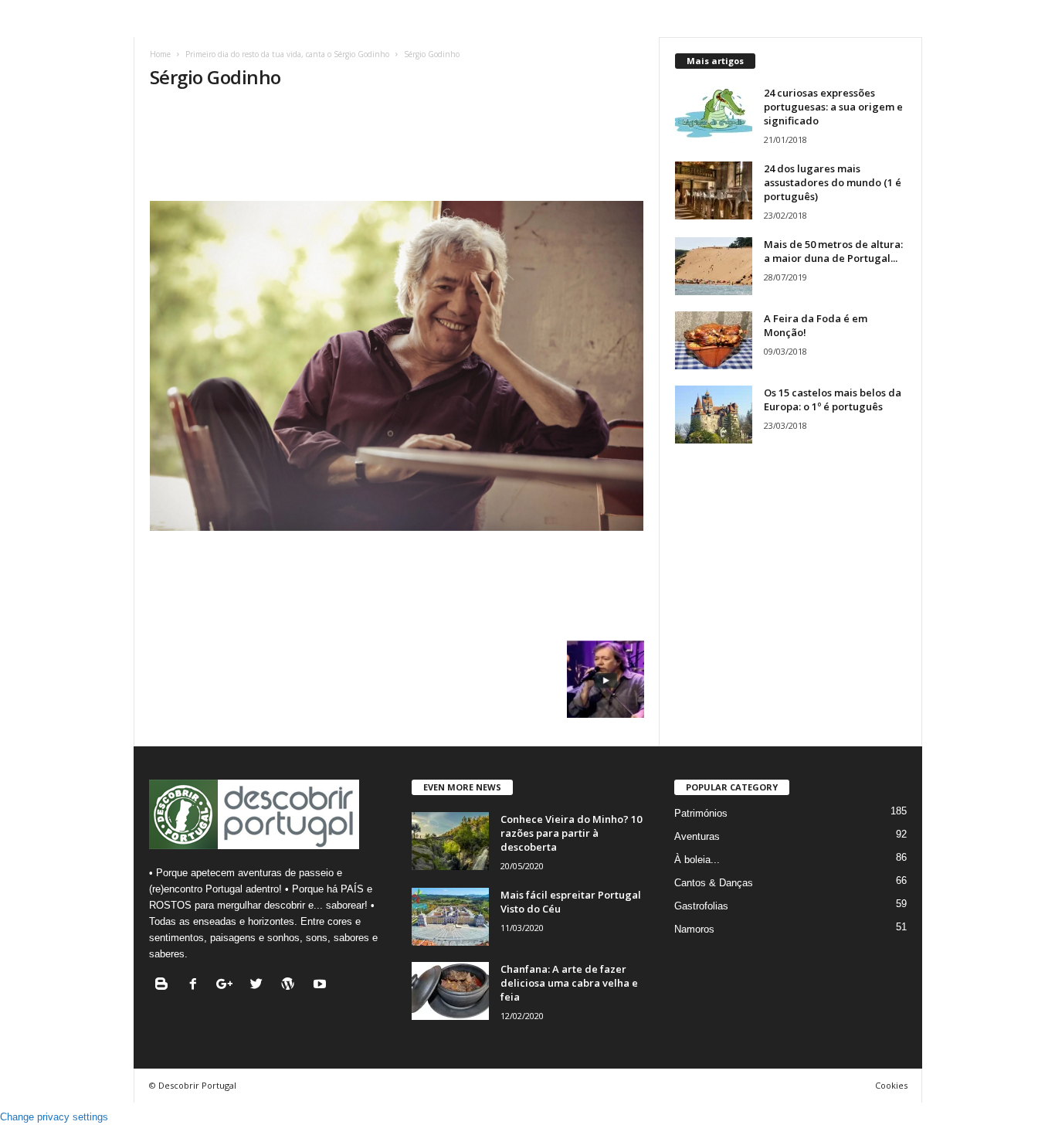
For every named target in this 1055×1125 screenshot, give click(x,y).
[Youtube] (321, 985)
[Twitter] (260, 985)
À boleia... (697, 859)
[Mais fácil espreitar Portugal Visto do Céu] (450, 917)
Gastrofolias (701, 906)
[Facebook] (196, 985)
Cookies (891, 1085)
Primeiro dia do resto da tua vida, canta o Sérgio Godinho (287, 54)
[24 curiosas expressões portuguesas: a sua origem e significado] (713, 115)
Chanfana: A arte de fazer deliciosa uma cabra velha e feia (569, 983)
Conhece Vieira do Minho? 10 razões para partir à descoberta (571, 833)
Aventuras (697, 836)
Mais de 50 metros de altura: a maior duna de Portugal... (833, 251)
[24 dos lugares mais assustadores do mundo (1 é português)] (713, 190)
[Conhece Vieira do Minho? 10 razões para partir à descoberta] (450, 841)
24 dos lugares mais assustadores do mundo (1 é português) (832, 182)
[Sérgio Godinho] (397, 366)
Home (160, 54)
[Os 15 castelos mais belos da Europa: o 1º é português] (713, 415)
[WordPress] (291, 985)
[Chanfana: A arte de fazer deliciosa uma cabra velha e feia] (450, 991)
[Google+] (228, 985)
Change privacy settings (54, 1117)
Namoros (694, 929)
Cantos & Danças (713, 883)
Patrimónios (701, 813)
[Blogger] (165, 985)
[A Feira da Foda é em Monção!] (713, 340)
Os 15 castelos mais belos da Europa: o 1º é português (832, 399)
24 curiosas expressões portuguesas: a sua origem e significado (833, 106)
